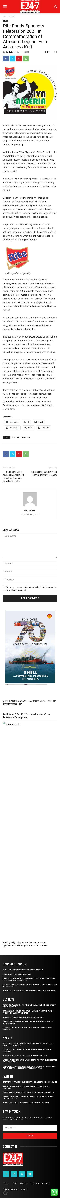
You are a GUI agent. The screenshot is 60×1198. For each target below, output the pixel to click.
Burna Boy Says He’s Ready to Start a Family (23, 970)
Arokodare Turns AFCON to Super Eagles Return (25, 1056)
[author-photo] (30, 506)
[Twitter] (12, 58)
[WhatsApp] (26, 58)
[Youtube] (30, 1174)
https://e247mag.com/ (30, 514)
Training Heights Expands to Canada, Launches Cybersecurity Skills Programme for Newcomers (25, 944)
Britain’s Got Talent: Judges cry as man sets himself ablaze (30, 1082)
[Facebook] (6, 58)
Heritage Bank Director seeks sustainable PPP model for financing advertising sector (14, 476)
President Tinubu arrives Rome (17, 974)
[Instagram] (14, 1174)
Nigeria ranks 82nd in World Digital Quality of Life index (44, 473)
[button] (5, 1192)
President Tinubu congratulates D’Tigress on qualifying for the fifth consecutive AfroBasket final (29, 1067)
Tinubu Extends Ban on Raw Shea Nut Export (23, 1017)
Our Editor (10, 52)
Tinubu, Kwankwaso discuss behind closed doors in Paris (29, 991)
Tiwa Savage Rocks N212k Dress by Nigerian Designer (26, 1103)
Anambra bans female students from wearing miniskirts (28, 1092)
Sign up (30, 1136)
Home (5, 16)
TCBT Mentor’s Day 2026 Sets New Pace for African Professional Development (26, 716)
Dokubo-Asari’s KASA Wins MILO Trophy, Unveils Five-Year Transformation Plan (29, 702)
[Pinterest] (19, 58)
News (13, 16)
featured (15, 437)
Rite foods (26, 437)
